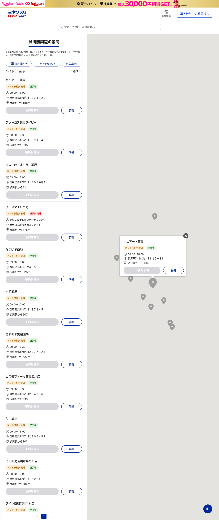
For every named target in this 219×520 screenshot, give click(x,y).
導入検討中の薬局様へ (194, 13)
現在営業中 (71, 64)
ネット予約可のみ (47, 64)
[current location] (207, 508)
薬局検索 (166, 16)
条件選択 (19, 64)
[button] (44, 91)
